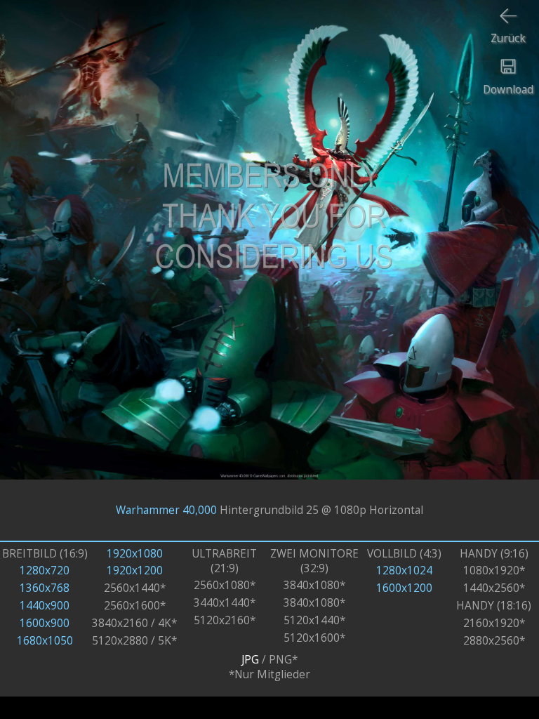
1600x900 (44, 623)
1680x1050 (45, 640)
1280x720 (44, 570)
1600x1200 (404, 588)
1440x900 (44, 605)
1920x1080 (135, 553)
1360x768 (44, 588)
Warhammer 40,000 (166, 510)
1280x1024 (404, 570)
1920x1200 (135, 570)
